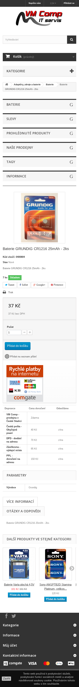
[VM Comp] (39, 18)
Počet (10, 327)
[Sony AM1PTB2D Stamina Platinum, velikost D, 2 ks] (55, 564)
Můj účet (10, 645)
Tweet (10, 284)
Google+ (40, 284)
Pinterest (58, 284)
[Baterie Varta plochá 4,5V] (19, 564)
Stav (5, 262)
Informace (16, 176)
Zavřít (6, 678)
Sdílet (24, 284)
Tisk (10, 292)
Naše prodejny (19, 147)
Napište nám (35, 3)
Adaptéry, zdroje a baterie (27, 84)
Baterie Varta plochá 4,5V (19, 584)
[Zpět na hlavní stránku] (6, 84)
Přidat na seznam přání (23, 356)
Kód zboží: (9, 257)
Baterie (50, 84)
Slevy (11, 119)
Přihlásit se (69, 3)
